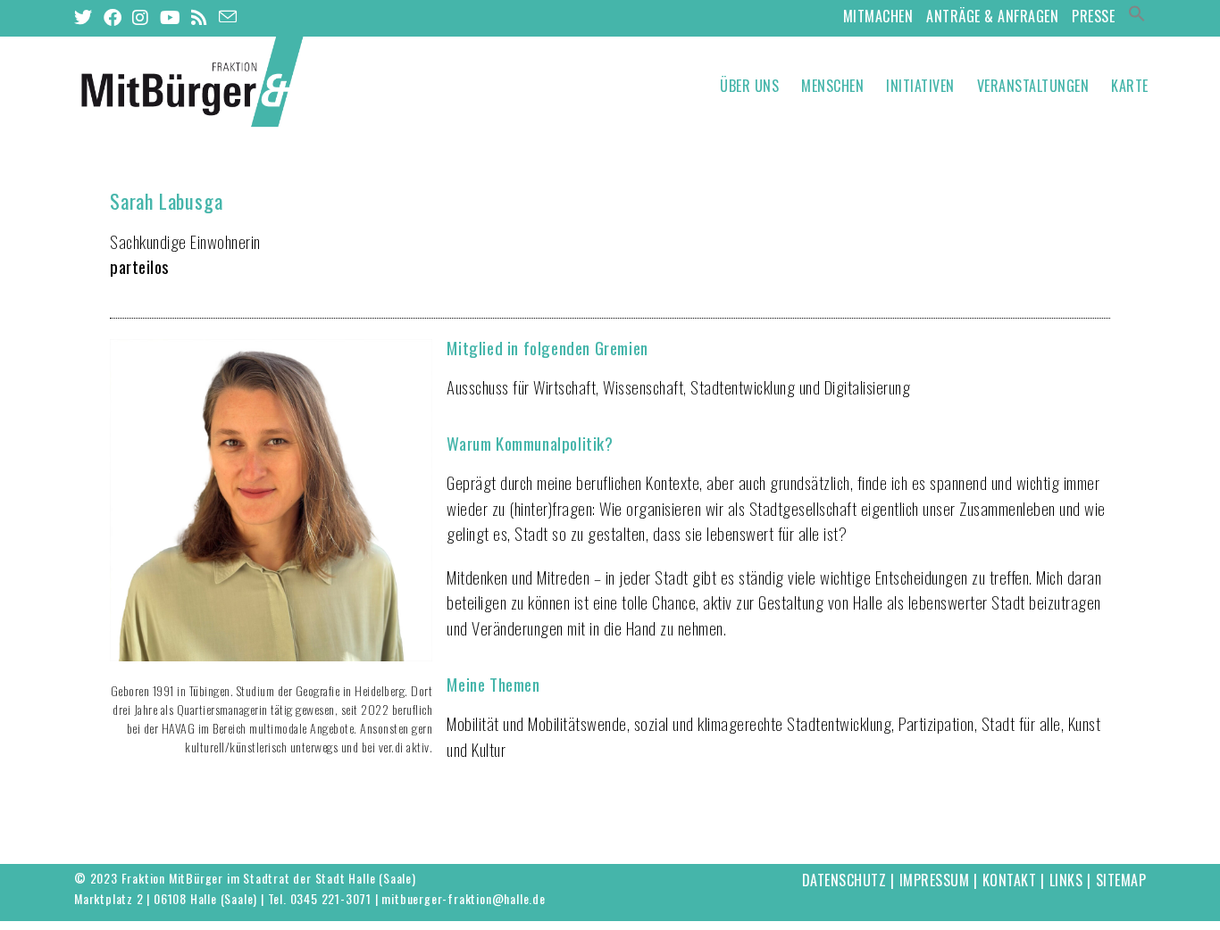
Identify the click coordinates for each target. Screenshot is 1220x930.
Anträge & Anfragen (992, 16)
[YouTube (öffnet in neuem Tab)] (171, 17)
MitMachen (878, 16)
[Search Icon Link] (1137, 16)
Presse (1093, 16)
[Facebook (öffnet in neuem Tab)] (113, 17)
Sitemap (1121, 880)
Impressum (934, 880)
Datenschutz (844, 880)
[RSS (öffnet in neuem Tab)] (199, 17)
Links (1066, 880)
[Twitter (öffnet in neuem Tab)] (86, 17)
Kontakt (1009, 880)
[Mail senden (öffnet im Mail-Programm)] (228, 16)
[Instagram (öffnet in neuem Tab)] (141, 17)
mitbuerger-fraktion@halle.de (463, 898)
